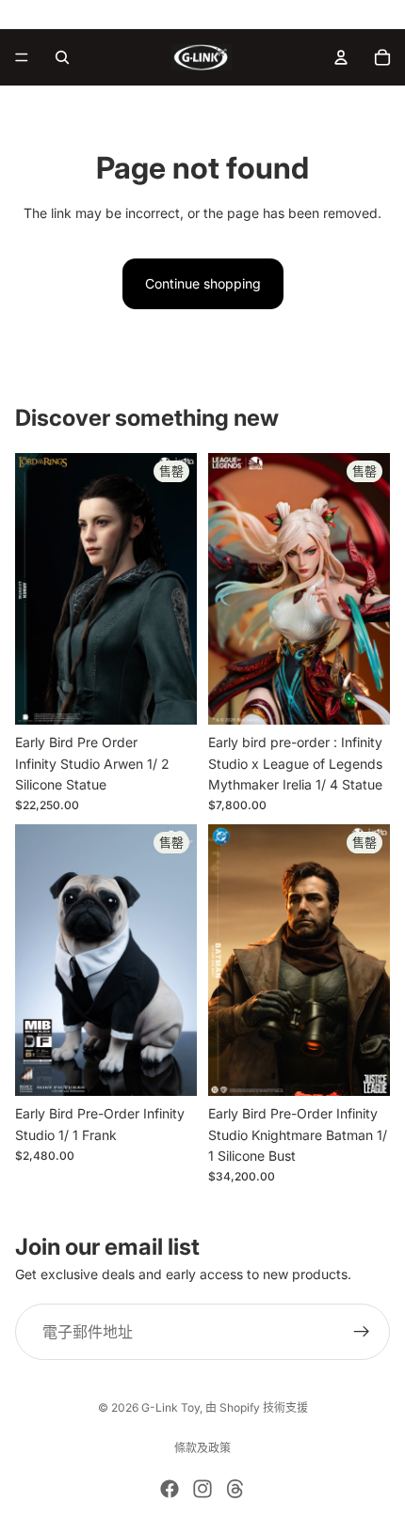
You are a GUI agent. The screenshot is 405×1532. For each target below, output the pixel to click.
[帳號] (341, 57)
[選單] (21, 57)
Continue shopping (203, 283)
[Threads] (235, 1488)
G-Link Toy (170, 1407)
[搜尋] (62, 57)
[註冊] (361, 1332)
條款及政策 (202, 1448)
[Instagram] (202, 1488)
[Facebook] (169, 1488)
